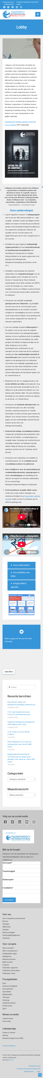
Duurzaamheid (8, 989)
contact (12, 639)
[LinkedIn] (12, 7)
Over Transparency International (14, 918)
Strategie (6, 924)
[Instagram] (21, 7)
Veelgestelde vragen (10, 953)
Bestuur (5, 921)
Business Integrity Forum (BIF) (13, 1038)
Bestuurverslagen (9, 932)
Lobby (18, 4)
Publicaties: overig (9, 973)
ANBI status (7, 927)
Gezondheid (7, 992)
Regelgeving (7, 956)
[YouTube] (17, 7)
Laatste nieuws (8, 1018)
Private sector (7, 1006)
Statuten (6, 929)
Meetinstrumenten (9, 959)
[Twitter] (8, 7)
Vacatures (6, 938)
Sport (4, 1008)
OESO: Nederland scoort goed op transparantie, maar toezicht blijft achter (19, 744)
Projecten (6, 965)
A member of (11, 833)
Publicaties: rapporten (10, 968)
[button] (37, 14)
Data (4, 983)
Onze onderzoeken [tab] (21, 565)
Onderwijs (6, 1000)
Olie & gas (6, 997)
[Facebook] (4, 7)
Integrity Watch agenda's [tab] (18, 585)
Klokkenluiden (8, 4)
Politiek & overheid (9, 1003)
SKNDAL (11, 1060)
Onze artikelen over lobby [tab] (20, 574)
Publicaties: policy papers (11, 970)
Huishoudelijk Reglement (11, 935)
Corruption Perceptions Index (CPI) (27, 2)
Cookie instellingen (9, 1046)
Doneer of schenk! (9, 1032)
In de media (7, 1021)
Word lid (5, 1035)
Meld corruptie (8, 962)
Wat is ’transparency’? (10, 951)
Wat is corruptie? (8, 948)
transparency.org (8, 2)
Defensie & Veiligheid (10, 986)
